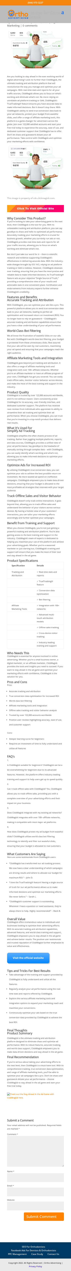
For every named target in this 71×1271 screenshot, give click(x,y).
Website (11, 1200)
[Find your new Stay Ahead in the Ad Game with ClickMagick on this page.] (35, 213)
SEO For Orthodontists (33, 1246)
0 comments (30, 25)
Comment (12, 1134)
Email (10, 1185)
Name (10, 1171)
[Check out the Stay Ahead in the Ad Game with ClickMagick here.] (35, 1100)
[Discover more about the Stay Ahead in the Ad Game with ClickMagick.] (29, 965)
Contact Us (53, 1254)
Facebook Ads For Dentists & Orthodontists (33, 1250)
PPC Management (17, 1254)
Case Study (37, 1254)
